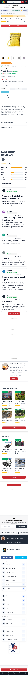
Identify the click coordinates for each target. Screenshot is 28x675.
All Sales (3, 13)
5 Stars (3, 170)
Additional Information (7, 122)
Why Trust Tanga (10, 568)
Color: (4, 85)
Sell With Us (9, 619)
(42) (8, 21)
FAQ (20, 542)
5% (26, 175)
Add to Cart (15, 669)
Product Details (5, 103)
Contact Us (14, 378)
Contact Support (12, 542)
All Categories (6, 10)
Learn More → (10, 551)
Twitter (22, 557)
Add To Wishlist (5, 92)
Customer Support (11, 596)
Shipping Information (6, 127)
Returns (8, 604)
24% (26, 172)
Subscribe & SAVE (21, 526)
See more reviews (14, 313)
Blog (7, 584)
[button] (6, 69)
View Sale (14, 427)
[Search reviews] (3, 159)
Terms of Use (9, 635)
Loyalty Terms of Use (11, 639)
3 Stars (3, 175)
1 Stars (3, 180)
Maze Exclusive (7, 65)
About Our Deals (10, 580)
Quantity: (3, 88)
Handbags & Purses (11, 13)
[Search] (22, 2)
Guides (8, 588)
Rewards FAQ (9, 612)
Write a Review (6, 183)
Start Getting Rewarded (13, 549)
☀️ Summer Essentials (15, 10)
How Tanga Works (11, 576)
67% (26, 170)
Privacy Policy (9, 631)
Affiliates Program (11, 624)
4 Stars (3, 172)
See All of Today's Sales (14, 485)
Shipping (8, 600)
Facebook (8, 557)
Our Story (8, 564)
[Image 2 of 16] (7, 54)
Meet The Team (10, 572)
